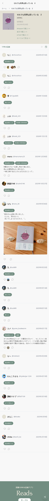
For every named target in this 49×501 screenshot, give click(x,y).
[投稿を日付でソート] (46, 47)
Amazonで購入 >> (23, 28)
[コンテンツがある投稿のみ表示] (42, 47)
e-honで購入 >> (22, 35)
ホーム (4, 8)
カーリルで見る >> (23, 38)
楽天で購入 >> (22, 32)
